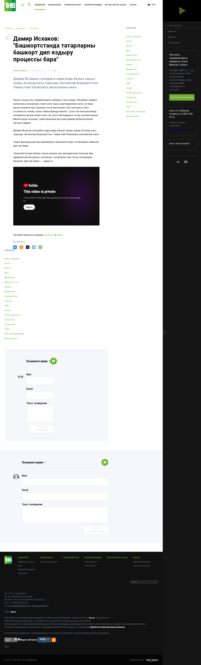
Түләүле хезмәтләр (141, 566)
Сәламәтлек (11, 296)
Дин (6, 272)
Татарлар (9, 319)
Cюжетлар (22, 573)
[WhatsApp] (40, 247)
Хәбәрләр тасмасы (26, 562)
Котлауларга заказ (116, 5)
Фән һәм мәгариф (14, 333)
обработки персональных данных (107, 627)
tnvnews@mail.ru (39, 606)
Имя (28, 374)
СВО (6, 305)
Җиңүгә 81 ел (11, 282)
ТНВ (6, 329)
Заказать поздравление (182, 97)
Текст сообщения (36, 403)
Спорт (7, 310)
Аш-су (7, 268)
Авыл (7, 263)
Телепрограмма (93, 5)
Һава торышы (12, 258)
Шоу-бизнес (10, 338)
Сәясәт (8, 301)
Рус (153, 5)
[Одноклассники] (21, 247)
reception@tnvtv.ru (20, 606)
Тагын (133, 5)
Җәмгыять (10, 277)
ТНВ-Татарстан (91, 562)
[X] (27, 247)
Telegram (49, 235)
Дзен (60, 235)
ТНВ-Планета (90, 566)
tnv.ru (92, 618)
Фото (20, 566)
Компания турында (141, 562)
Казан (7, 286)
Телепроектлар (72, 5)
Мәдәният (9, 291)
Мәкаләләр (54, 5)
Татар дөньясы (12, 315)
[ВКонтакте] (15, 247)
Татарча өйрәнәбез (49, 562)
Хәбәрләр (40, 5)
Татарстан (9, 324)
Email (29, 388)
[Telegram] (34, 247)
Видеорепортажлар (26, 569)
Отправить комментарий (42, 428)
